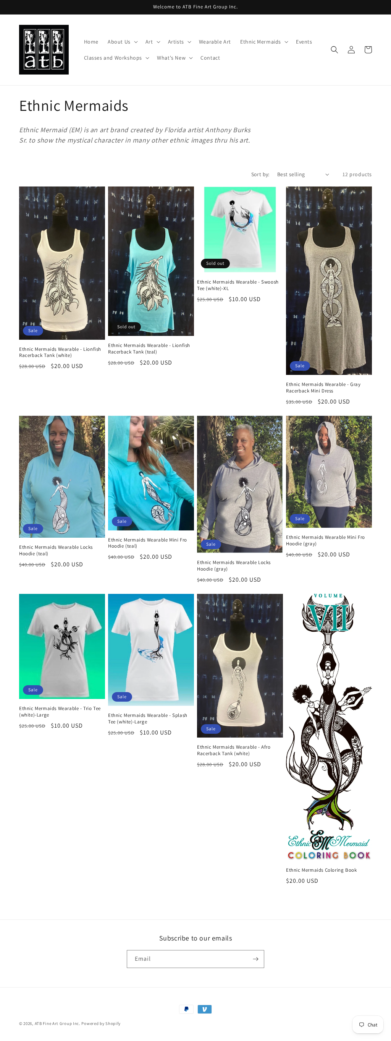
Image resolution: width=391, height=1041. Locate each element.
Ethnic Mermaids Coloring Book (321, 870)
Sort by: (260, 174)
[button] (122, 42)
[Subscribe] (255, 959)
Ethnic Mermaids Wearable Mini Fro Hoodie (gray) (325, 540)
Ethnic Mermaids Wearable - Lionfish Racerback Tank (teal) (149, 348)
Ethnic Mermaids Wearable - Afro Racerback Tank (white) (234, 750)
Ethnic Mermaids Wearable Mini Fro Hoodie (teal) (147, 543)
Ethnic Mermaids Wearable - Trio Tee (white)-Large (60, 711)
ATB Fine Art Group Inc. (58, 1023)
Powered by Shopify (101, 1023)
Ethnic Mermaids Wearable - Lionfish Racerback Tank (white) (60, 352)
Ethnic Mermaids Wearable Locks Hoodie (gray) (234, 565)
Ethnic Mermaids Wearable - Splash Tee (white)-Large (147, 718)
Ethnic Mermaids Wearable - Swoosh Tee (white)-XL (238, 285)
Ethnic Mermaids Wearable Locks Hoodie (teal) (56, 550)
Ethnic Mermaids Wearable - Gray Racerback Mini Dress (323, 387)
